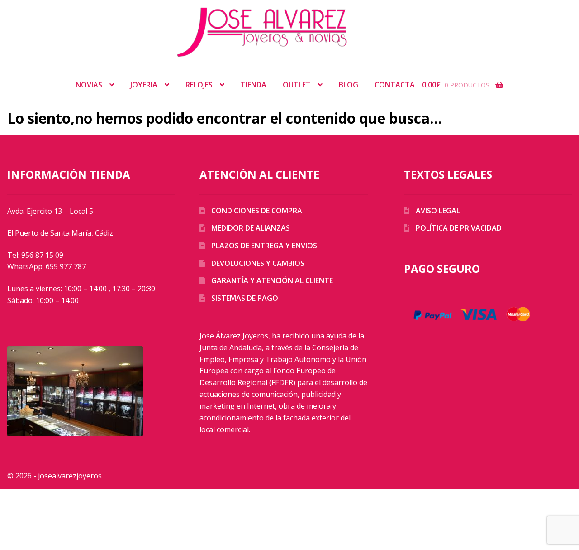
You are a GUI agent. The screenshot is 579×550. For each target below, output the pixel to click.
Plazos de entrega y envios (264, 246)
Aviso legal (438, 211)
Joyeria (143, 85)
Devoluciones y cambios (257, 263)
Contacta (395, 85)
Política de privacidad (459, 228)
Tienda (253, 85)
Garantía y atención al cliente (272, 280)
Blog (348, 85)
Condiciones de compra (256, 211)
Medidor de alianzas (250, 228)
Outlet (297, 85)
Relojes (199, 85)
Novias (89, 85)
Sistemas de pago (244, 298)
